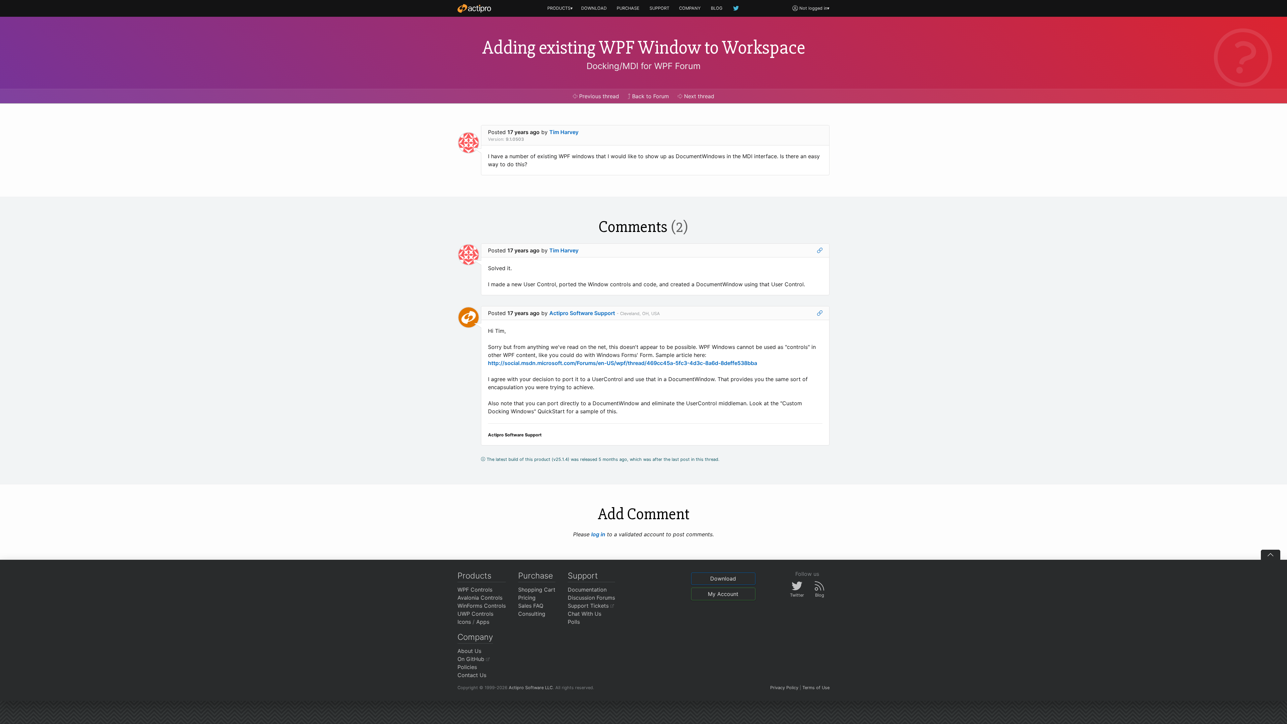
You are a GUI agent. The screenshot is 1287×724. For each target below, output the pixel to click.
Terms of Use (816, 687)
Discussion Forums (591, 597)
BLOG (717, 8)
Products (474, 576)
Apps (482, 621)
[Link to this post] (819, 250)
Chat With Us (584, 613)
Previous (598, 96)
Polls (574, 621)
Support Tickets (589, 605)
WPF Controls (474, 589)
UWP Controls (475, 613)
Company (475, 637)
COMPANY (690, 8)
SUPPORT (659, 8)
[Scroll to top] (1270, 555)
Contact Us (471, 675)
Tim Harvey (563, 132)
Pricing (527, 597)
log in (598, 534)
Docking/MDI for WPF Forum (643, 66)
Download (723, 578)
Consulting (531, 613)
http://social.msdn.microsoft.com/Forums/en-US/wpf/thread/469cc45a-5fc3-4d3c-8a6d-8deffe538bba (622, 363)
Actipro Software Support (582, 313)
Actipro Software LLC (531, 687)
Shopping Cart (536, 589)
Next (698, 96)
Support (583, 576)
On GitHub (471, 659)
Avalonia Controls (479, 597)
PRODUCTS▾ (560, 8)
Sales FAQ (530, 605)
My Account (723, 594)
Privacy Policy (784, 687)
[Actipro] (474, 8)
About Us (469, 651)
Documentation (587, 589)
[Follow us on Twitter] (736, 8)
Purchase (535, 576)
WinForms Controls (481, 605)
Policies (467, 667)
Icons (464, 621)
